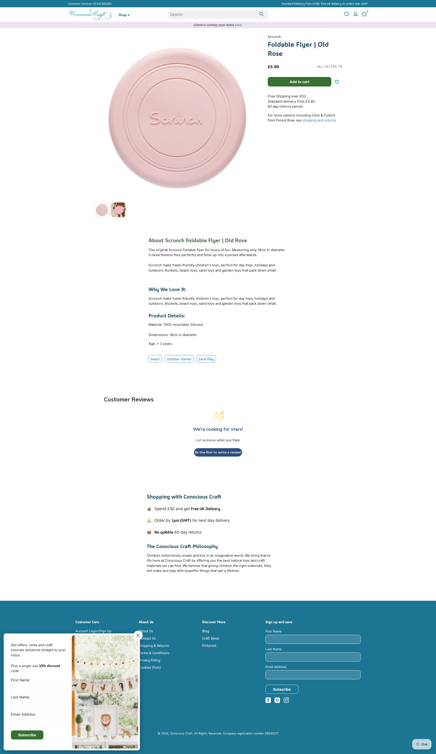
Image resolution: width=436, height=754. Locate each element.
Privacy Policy (149, 660)
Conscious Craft (181, 733)
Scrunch (274, 36)
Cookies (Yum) (150, 667)
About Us (146, 630)
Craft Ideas (210, 638)
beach (155, 358)
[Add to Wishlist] (338, 82)
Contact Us (147, 638)
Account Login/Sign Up (93, 630)
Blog (205, 630)
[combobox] (218, 14)
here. (239, 25)
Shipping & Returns (154, 645)
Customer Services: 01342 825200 (89, 3)
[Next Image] (255, 127)
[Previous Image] (98, 127)
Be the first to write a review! (218, 452)
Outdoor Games (179, 358)
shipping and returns (319, 120)
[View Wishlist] (346, 14)
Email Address (275, 667)
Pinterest (209, 645)
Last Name (273, 649)
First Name (273, 631)
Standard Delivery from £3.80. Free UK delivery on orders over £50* (325, 3)
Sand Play (206, 358)
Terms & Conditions (154, 652)
